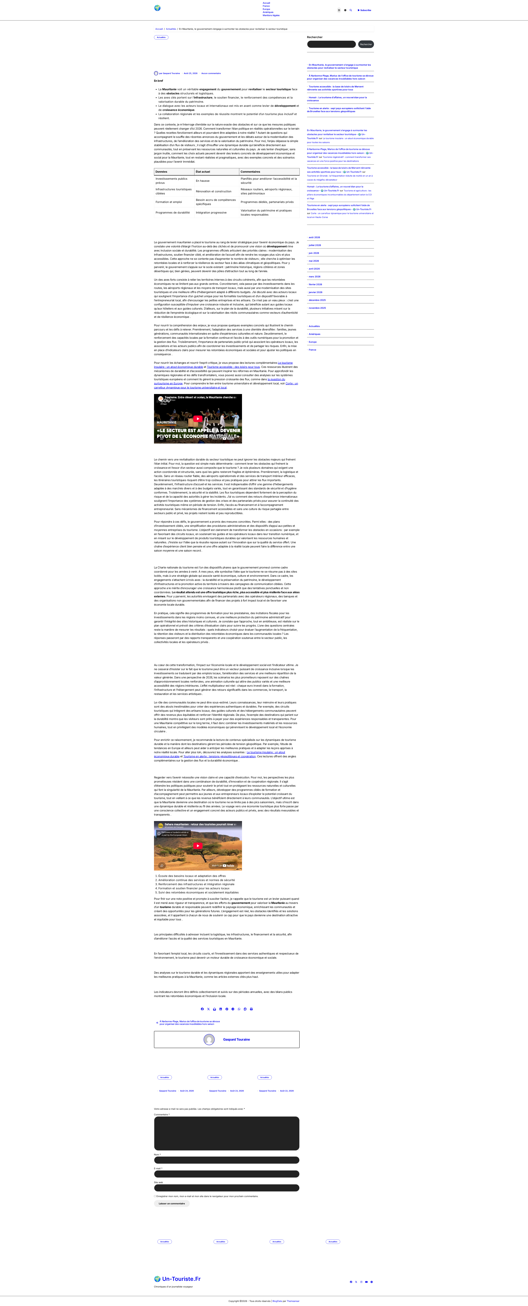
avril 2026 (314, 268)
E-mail (158, 1168)
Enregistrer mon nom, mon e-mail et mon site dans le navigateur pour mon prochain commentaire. (207, 1196)
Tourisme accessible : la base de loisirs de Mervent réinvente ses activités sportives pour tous (292, 1251)
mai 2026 (314, 260)
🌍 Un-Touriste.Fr (175, 7)
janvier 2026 (315, 292)
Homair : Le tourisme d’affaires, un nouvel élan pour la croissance (274, 1087)
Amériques (268, 12)
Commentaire (162, 1114)
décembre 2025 (317, 300)
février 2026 (315, 284)
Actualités (161, 37)
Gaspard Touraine (236, 1039)
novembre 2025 (317, 308)
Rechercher (315, 37)
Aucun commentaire (211, 73)
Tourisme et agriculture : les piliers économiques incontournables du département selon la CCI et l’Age (339, 194)
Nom (157, 1154)
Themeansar (293, 1301)
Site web (158, 1182)
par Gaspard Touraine (169, 73)
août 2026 (314, 237)
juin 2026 (314, 253)
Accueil (266, 3)
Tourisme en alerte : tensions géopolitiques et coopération (219, 756)
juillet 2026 (315, 245)
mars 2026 (315, 276)
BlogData (277, 1301)
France (266, 6)
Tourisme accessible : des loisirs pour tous (233, 367)
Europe (266, 9)
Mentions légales (271, 15)
